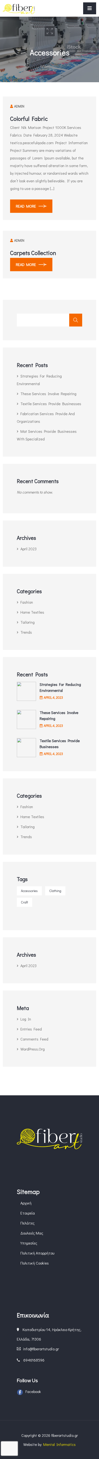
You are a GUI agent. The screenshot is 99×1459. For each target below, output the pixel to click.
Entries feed (31, 1028)
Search (75, 320)
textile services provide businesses (50, 403)
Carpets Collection (33, 252)
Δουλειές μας (31, 1232)
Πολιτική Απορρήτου (37, 1252)
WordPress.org (32, 1048)
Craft (24, 902)
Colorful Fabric (29, 118)
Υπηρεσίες (28, 1242)
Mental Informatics (59, 1444)
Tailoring (27, 622)
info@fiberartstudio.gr (41, 1348)
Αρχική (25, 1202)
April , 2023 (53, 697)
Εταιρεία (27, 1212)
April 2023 (28, 548)
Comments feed (34, 1038)
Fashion (26, 602)
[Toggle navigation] (89, 8)
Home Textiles (32, 612)
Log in (25, 1018)
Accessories (29, 890)
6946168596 (33, 1359)
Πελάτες (27, 1222)
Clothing (55, 890)
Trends (26, 632)
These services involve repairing (48, 393)
